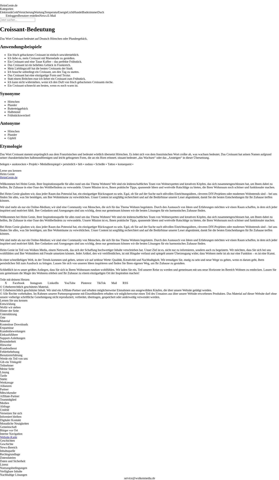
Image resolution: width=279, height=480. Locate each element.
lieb (80, 164)
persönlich (69, 164)
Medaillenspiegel (50, 164)
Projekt (33, 164)
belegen (4, 164)
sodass (89, 164)
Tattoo (111, 164)
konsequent (125, 164)
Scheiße (100, 164)
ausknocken (19, 164)
